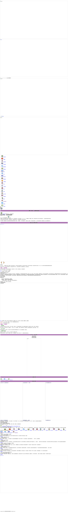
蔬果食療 (4, 164)
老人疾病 (51, 430)
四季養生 (4, 169)
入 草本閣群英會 (4, 426)
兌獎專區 (4, 181)
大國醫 (4, 159)
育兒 (39, 430)
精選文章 (1, 433)
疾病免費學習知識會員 (3, 282)
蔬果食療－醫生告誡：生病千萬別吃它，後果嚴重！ (7, 443)
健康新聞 (4, 166)
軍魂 (65, 430)
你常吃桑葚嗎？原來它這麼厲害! (49, 420)
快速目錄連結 (2, 430)
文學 (4, 171)
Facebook (6, 379)
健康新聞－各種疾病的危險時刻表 (5, 446)
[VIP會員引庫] (37, 373)
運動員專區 (4, 201)
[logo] (34, 76)
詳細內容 (1, 436)
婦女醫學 (16, 430)
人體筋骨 (4, 186)
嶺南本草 (7, 430)
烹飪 (4, 174)
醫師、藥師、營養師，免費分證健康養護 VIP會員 (14, 426)
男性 (35, 430)
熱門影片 (4, 176)
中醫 (4, 191)
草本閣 (4, 206)
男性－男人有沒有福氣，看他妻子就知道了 (6, 452)
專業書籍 (61, 430)
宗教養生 (4, 196)
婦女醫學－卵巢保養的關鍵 (4, 440)
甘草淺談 (1, 420)
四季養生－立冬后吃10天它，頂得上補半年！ (7, 449)
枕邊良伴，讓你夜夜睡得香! (26, 420)
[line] (30, 373)
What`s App (11, 379)
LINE (3, 379)
